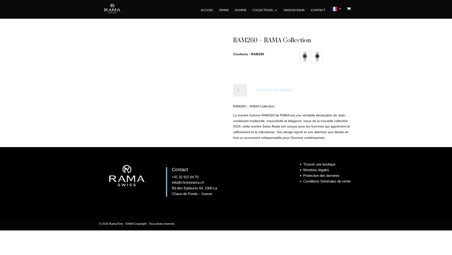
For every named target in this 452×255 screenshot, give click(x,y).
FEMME (224, 10)
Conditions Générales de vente (327, 181)
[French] (336, 13)
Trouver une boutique (319, 164)
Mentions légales (316, 170)
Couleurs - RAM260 (248, 54)
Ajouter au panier (274, 90)
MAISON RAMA (294, 10)
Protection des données (321, 176)
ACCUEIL (207, 10)
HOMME (240, 10)
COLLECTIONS (262, 10)
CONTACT (318, 10)
